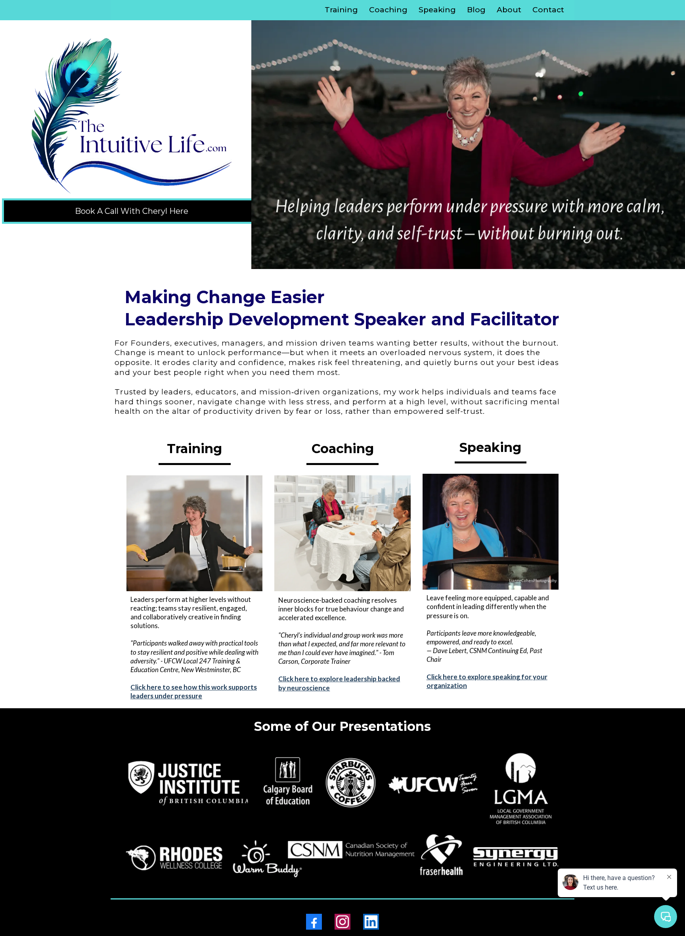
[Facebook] (314, 921)
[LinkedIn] (371, 921)
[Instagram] (342, 921)
